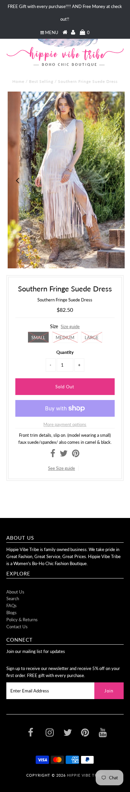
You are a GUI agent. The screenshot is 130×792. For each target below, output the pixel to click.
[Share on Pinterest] (75, 454)
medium (65, 337)
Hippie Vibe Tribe (85, 775)
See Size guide (61, 468)
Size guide (70, 326)
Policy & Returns (22, 619)
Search (12, 598)
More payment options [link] (64, 424)
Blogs (11, 612)
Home (18, 81)
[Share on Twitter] (64, 454)
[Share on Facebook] (52, 454)
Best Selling (41, 81)
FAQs (11, 605)
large (92, 337)
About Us (15, 592)
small (38, 337)
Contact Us (17, 626)
